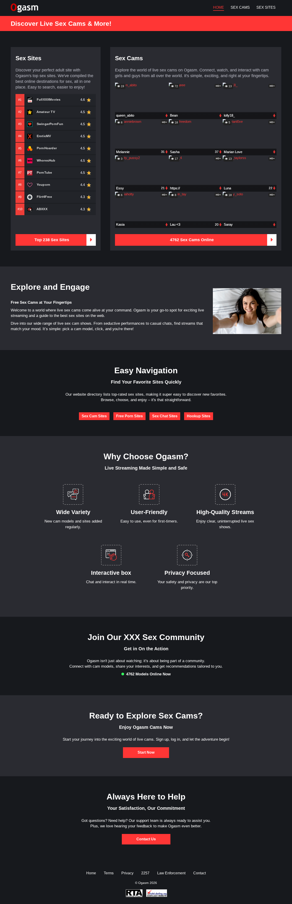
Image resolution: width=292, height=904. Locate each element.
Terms (109, 873)
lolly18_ (229, 115)
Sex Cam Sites (94, 416)
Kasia (120, 224)
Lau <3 (175, 224)
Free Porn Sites (129, 416)
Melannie (123, 152)
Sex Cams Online (192, 240)
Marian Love (233, 152)
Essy (120, 188)
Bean (174, 115)
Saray (228, 224)
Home (218, 7)
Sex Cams (240, 7)
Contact (199, 873)
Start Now (146, 752)
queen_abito (125, 115)
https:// (175, 188)
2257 (145, 873)
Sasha (175, 152)
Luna (227, 188)
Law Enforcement (171, 873)
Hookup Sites (198, 416)
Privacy (127, 873)
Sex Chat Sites (164, 416)
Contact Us (146, 839)
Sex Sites (266, 7)
